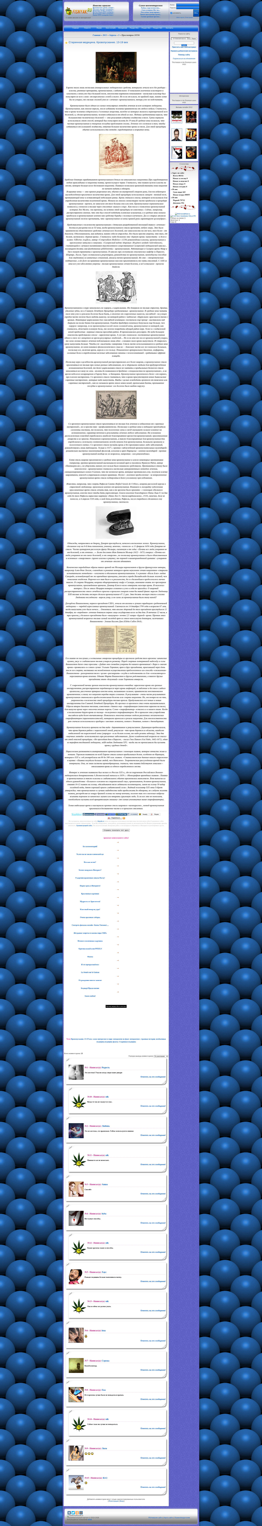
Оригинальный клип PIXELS (90, 948)
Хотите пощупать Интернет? (90, 870)
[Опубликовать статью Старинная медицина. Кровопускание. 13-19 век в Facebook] (100, 814)
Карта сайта (168, 1518)
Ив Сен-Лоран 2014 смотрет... (103, 12)
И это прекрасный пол (90, 964)
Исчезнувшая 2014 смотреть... (103, 13)
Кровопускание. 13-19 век (81, 1039)
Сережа (105, 1360)
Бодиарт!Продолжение (89, 988)
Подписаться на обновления (184, 59)
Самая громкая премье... (150, 17)
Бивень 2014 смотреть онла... (103, 15)
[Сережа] (76, 1365)
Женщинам (122, 28)
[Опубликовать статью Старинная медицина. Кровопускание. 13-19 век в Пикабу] (143, 814)
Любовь (106, 1125)
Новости (87, 28)
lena (104, 1330)
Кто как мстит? (89, 862)
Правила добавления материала (184, 51)
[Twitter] (73, 1512)
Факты (90, 956)
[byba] (76, 1218)
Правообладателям (182, 1518)
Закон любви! (90, 996)
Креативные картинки (90, 893)
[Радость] (76, 1072)
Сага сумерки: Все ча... (151, 10)
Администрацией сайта (84, 825)
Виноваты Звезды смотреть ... (103, 10)
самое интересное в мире (102, 1039)
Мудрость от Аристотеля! (89, 901)
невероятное (135, 1039)
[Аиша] (76, 1189)
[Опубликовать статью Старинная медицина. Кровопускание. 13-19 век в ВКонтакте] (88, 814)
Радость (106, 1067)
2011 (105, 35)
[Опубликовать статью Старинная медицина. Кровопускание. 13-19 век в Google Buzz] (110, 814)
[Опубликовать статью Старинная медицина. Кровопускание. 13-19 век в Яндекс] (155, 814)
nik (107, 1096)
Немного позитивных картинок (90, 940)
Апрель (112, 35)
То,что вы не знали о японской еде (90, 854)
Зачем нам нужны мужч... (150, 14)
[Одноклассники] (124, 818)
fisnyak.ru (101, 821)
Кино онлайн (111, 28)
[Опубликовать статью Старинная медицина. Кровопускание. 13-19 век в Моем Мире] (121, 814)
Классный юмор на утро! (90, 909)
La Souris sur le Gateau (90, 972)
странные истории (148, 1039)
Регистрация (189, 17)
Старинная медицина (127, 1041)
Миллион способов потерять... (103, 9)
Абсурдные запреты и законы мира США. (90, 933)
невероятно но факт (121, 1039)
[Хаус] (76, 1276)
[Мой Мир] (81, 1512)
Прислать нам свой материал (184, 47)
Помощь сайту (184, 55)
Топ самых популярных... (151, 12)
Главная (75, 28)
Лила (104, 1448)
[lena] (76, 1335)
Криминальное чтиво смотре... (103, 7)
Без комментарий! (89, 846)
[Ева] (76, 1394)
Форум (99, 28)
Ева (104, 1389)
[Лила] (76, 1453)
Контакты (169, 28)
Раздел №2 (146, 28)
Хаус (104, 1272)
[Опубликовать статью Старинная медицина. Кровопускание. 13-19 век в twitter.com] (77, 814)
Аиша (105, 1184)
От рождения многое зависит (90, 980)
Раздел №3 (157, 28)
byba (104, 1213)
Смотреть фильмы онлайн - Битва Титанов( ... (89, 925)
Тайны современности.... (150, 8)
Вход (122, 1501)
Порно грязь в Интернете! (89, 885)
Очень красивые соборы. (90, 917)
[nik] (78, 1101)
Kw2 (105, 1477)
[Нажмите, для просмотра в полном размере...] (116, 82)
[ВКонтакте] (69, 1512)
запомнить (177, 13)
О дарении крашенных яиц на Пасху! (90, 877)
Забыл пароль (180, 17)
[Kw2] (76, 1482)
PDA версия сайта (155, 1518)
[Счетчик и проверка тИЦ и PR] (183, 216)
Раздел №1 (134, 28)
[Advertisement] (184, 79)
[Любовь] (76, 1130)
